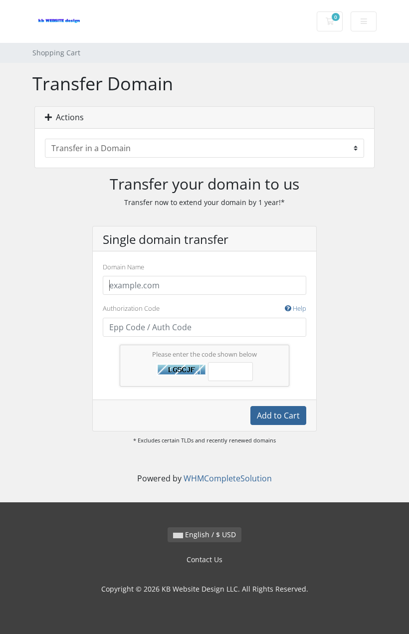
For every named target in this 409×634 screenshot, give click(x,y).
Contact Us (204, 559)
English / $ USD (209, 534)
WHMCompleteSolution (228, 478)
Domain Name (123, 266)
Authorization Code (204, 308)
